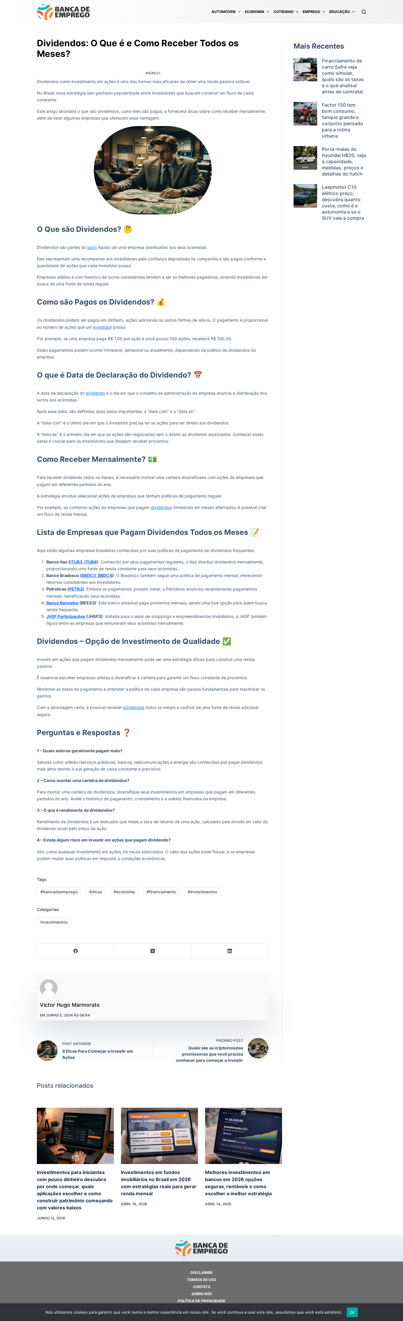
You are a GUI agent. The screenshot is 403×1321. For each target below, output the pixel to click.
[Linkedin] (229, 951)
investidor (102, 327)
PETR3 (75, 588)
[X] (152, 951)
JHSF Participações (65, 616)
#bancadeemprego (59, 891)
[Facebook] (75, 951)
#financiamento (161, 891)
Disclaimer (201, 1272)
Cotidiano (283, 11)
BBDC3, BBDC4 (97, 575)
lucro (92, 247)
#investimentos (202, 891)
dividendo (95, 393)
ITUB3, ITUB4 (83, 561)
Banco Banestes (62, 602)
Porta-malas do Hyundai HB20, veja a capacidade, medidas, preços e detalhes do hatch (344, 161)
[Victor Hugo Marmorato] (49, 988)
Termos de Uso (201, 1279)
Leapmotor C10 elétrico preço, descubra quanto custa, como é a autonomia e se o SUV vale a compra (343, 202)
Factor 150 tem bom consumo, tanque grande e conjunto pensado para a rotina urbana (342, 120)
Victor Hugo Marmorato (70, 1005)
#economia (124, 891)
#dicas (95, 891)
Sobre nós (201, 1294)
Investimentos (54, 922)
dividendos (161, 507)
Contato (201, 1286)
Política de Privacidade (201, 1301)
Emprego (311, 11)
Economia (254, 11)
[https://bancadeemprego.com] (63, 12)
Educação (339, 11)
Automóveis (224, 11)
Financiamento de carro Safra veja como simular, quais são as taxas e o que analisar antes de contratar (343, 76)
